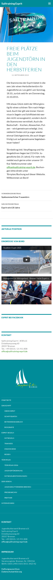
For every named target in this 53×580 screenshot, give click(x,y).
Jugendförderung (13, 471)
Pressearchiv (10, 492)
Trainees (8, 443)
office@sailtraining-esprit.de (21, 167)
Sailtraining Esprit (11, 3)
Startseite (6, 400)
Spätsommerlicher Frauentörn (15, 195)
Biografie (9, 427)
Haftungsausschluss (10, 569)
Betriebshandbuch (13, 422)
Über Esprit (9, 411)
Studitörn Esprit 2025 (12, 248)
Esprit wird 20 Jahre (10, 206)
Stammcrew (10, 449)
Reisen (7, 454)
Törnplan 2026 (11, 465)
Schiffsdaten (10, 416)
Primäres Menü (49, 3)
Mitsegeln (9, 438)
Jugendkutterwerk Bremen (17, 487)
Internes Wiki (7, 503)
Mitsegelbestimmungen (15, 476)
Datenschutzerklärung (11, 571)
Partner (8, 498)
